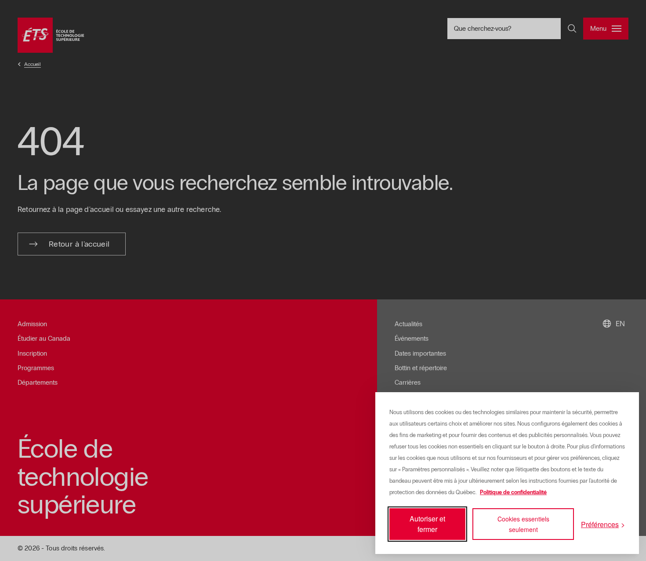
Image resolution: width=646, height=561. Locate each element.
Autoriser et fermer (427, 524)
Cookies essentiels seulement (523, 524)
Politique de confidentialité (513, 492)
